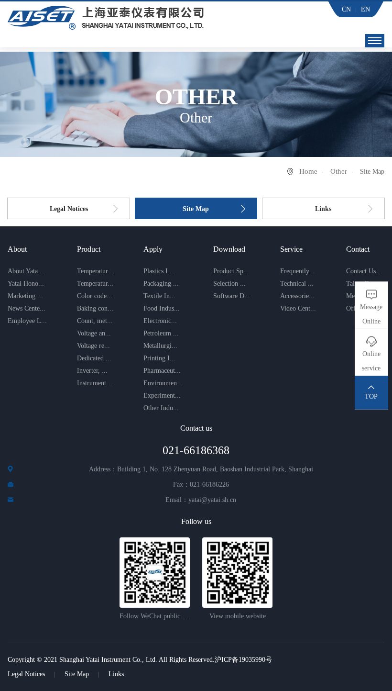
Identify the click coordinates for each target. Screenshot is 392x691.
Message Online (371, 314)
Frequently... (297, 271)
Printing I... (159, 358)
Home (308, 171)
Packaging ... (161, 283)
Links (323, 208)
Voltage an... (94, 333)
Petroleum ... (161, 333)
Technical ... (297, 283)
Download (229, 249)
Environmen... (163, 383)
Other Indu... (161, 408)
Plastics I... (158, 271)
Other (338, 171)
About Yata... (26, 271)
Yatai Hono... (26, 283)
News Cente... (26, 308)
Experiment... (162, 395)
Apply (153, 249)
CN (346, 9)
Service (291, 249)
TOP (371, 396)
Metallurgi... (160, 345)
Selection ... (229, 283)
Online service (371, 361)
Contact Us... (363, 271)
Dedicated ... (94, 358)
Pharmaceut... (162, 370)
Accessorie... (297, 296)
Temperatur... (95, 271)
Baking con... (95, 308)
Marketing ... (25, 296)
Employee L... (27, 320)
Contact (358, 249)
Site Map (196, 208)
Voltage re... (93, 345)
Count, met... (95, 320)
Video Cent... (298, 308)
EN (365, 9)
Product (88, 249)
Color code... (94, 296)
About (17, 249)
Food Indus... (161, 308)
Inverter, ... (92, 370)
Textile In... (159, 296)
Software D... (231, 296)
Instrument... (94, 383)
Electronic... (160, 320)
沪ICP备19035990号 (243, 659)
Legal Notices (69, 208)
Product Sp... (231, 271)
